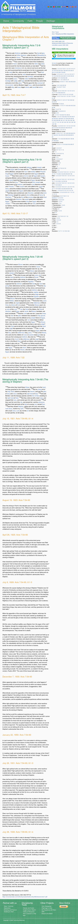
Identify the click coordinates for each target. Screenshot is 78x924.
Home (6, 20)
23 (59, 76)
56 (68, 135)
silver (28, 195)
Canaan (42, 176)
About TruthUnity (8, 906)
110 (53, 122)
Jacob (27, 87)
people (27, 199)
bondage (30, 76)
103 (66, 120)
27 (63, 70)
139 (74, 122)
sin (28, 411)
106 (73, 120)
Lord (15, 309)
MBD (60, 41)
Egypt (12, 169)
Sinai (6, 305)
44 (56, 72)
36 (54, 107)
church (17, 339)
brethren (20, 184)
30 (71, 81)
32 (68, 70)
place (20, 83)
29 (66, 70)
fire (18, 305)
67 (63, 118)
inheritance (18, 68)
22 (56, 70)
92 (54, 120)
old (40, 275)
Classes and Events (28, 908)
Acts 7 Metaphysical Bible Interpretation (63, 34)
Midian (12, 301)
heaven (32, 391)
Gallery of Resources (29, 912)
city (21, 402)
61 (73, 135)
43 (59, 135)
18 (52, 70)
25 (59, 70)
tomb (44, 193)
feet (12, 315)
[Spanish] (72, 7)
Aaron (24, 347)
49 (63, 72)
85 (71, 118)
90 (73, 118)
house (7, 176)
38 (67, 115)
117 (55, 122)
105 (71, 120)
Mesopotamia (41, 55)
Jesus (15, 394)
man (40, 328)
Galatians (54, 198)
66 (61, 118)
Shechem (31, 193)
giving (7, 286)
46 (59, 72)
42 (69, 115)
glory (43, 53)
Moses (20, 264)
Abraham (24, 55)
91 (52, 120)
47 (61, 72)
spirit (21, 408)
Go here (54, 63)
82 (68, 118)
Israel (36, 277)
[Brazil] (59, 7)
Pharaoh (42, 172)
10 (58, 78)
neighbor (36, 292)
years (15, 79)
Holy (9, 391)
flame (13, 305)
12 (67, 68)
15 (72, 68)
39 (52, 72)
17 (74, 68)
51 (57, 118)
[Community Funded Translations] (75, 7)
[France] (70, 7)
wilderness (36, 303)
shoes (44, 313)
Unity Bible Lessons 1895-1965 (60, 45)
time (16, 182)
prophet (31, 335)
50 (64, 72)
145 (55, 124)
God (38, 53)
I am (21, 309)
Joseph (39, 167)
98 (59, 120)
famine (26, 176)
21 (66, 79)
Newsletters (7, 908)
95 (56, 120)
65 (59, 118)
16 (72, 74)
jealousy (29, 167)
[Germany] (67, 7)
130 (67, 122)
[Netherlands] (64, 7)
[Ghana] (48, 7)
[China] (54, 7)
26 (61, 70)
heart (11, 277)
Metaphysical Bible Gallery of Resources (62, 43)
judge (15, 81)
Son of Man (35, 396)
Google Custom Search (29, 910)
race (33, 184)
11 (66, 68)
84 (69, 118)
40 (73, 76)
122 (62, 122)
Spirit (12, 391)
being (39, 389)
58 (69, 135)
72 (64, 118)
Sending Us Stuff (8, 912)
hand (40, 284)
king (6, 174)
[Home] (18, 8)
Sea (9, 333)
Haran (18, 57)
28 (64, 70)
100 (61, 120)
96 (57, 120)
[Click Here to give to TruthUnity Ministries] (63, 906)
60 (71, 135)
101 (64, 120)
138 (72, 122)
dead (42, 64)
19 (54, 70)
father (18, 55)
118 (58, 122)
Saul (43, 404)
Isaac (30, 85)
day (13, 87)
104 (69, 120)
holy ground (41, 315)
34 (52, 83)
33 (69, 70)
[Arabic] (51, 7)
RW (63, 41)
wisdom (33, 172)
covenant (40, 83)
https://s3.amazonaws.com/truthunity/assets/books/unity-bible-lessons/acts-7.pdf (24, 897)
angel (17, 303)
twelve (41, 87)
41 (54, 72)
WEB (56, 41)
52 (63, 135)
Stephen (20, 406)
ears (15, 400)
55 (66, 135)
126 (65, 122)
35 (71, 70)
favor (26, 172)
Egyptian (30, 281)
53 (64, 135)
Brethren (17, 53)
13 (69, 68)
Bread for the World (47, 913)
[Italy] (61, 7)
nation (26, 79)
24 (57, 70)
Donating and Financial (10, 910)
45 (57, 72)
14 (71, 68)
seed (10, 72)
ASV (53, 41)
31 (66, 76)
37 (73, 70)
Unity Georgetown (46, 906)
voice (8, 309)
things (27, 387)
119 (60, 122)
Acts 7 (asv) (55, 32)
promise (30, 197)
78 (66, 118)
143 (53, 124)
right (28, 394)
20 (56, 76)
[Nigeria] (56, 7)
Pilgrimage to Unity (47, 908)
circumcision (9, 85)
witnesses (41, 402)
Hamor (41, 195)
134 (70, 122)
